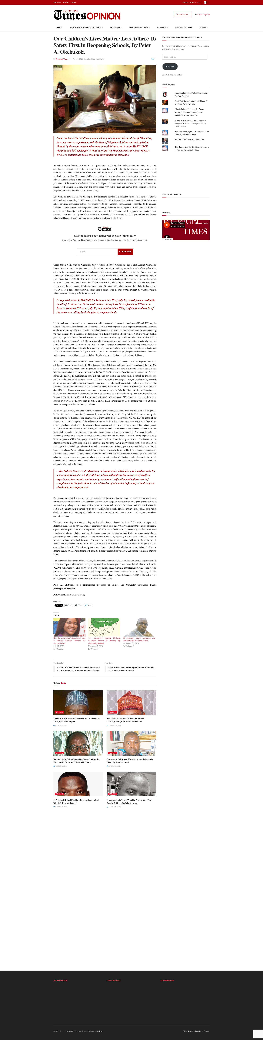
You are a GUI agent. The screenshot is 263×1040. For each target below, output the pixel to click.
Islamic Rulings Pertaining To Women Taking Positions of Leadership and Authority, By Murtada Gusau (190, 112)
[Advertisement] (186, 172)
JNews (61, 1031)
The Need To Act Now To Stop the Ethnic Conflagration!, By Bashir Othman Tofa (125, 720)
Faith (203, 27)
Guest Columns (183, 27)
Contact (73, 2)
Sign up (207, 14)
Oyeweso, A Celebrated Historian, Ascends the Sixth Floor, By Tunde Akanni (130, 761)
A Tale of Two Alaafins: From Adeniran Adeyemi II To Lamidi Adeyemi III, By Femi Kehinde (190, 123)
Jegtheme (100, 1031)
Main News (57, 2)
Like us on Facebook (171, 194)
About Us (66, 2)
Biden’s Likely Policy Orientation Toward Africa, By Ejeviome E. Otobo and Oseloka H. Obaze (76, 761)
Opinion (59, 712)
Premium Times (62, 59)
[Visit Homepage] (87, 14)
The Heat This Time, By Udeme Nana (190, 139)
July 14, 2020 (78, 59)
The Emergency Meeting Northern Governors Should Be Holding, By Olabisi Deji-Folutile (104, 641)
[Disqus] (104, 852)
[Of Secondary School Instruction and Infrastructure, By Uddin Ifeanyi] (139, 627)
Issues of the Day (138, 27)
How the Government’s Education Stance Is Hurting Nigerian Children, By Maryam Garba (69, 641)
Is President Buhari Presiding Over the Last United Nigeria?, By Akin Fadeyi (76, 801)
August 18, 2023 (61, 807)
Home (59, 27)
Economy (115, 27)
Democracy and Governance (85, 27)
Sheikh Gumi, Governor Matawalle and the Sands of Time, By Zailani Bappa (76, 720)
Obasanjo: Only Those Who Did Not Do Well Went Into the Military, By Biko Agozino (129, 801)
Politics (161, 27)
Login (199, 14)
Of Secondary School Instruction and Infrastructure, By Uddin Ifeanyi (139, 639)
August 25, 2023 (61, 725)
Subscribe (182, 14)
